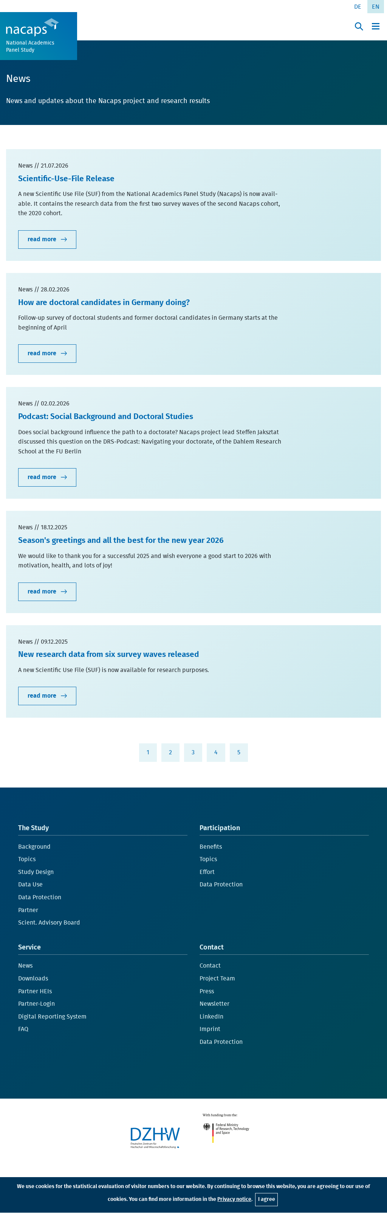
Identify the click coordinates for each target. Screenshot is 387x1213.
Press (207, 991)
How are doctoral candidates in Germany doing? (104, 303)
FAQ (23, 1029)
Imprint (210, 1029)
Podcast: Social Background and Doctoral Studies (105, 417)
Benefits (211, 847)
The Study (33, 828)
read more (43, 239)
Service (29, 947)
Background (34, 847)
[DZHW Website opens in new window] (155, 1138)
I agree (266, 1199)
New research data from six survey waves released (108, 654)
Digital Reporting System (52, 1017)
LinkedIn (211, 1017)
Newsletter (214, 1004)
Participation (220, 828)
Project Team (217, 979)
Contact (212, 947)
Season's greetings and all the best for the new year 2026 (121, 540)
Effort (207, 872)
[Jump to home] (32, 27)
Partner (28, 910)
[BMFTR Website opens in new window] (228, 1129)
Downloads (33, 979)
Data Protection (39, 897)
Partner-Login (36, 1004)
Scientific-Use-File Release (66, 179)
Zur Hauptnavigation (26, 8)
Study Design (36, 872)
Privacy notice (234, 1199)
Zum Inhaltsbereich (73, 8)
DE (357, 7)
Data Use (30, 885)
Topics (27, 859)
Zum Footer (109, 8)
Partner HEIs (35, 991)
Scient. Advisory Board (49, 923)
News (25, 966)
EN (375, 7)
